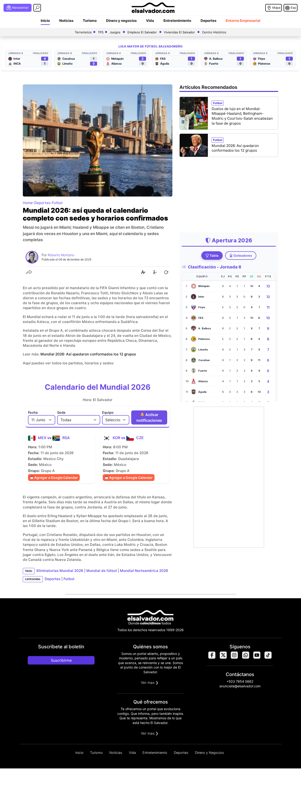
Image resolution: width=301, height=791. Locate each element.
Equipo (108, 412)
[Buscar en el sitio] (37, 8)
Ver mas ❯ (149, 682)
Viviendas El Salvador (179, 32)
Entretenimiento (177, 20)
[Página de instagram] (234, 657)
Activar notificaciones (149, 417)
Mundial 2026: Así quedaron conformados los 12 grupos (88, 354)
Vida (150, 20)
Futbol (57, 203)
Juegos (115, 32)
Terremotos (83, 32)
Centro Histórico (214, 32)
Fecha (33, 412)
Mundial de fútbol (101, 571)
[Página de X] (223, 657)
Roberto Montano (61, 255)
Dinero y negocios (121, 20)
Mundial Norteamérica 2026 (144, 571)
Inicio (45, 20)
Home (28, 203)
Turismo (90, 20)
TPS (100, 32)
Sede (61, 412)
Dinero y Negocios (209, 753)
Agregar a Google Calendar (56, 478)
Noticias (66, 20)
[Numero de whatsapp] (245, 657)
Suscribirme (61, 660)
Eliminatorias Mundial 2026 (59, 571)
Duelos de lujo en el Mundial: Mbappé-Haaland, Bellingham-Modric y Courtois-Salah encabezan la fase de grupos (242, 116)
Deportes (208, 20)
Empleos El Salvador (142, 32)
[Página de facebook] (211, 657)
